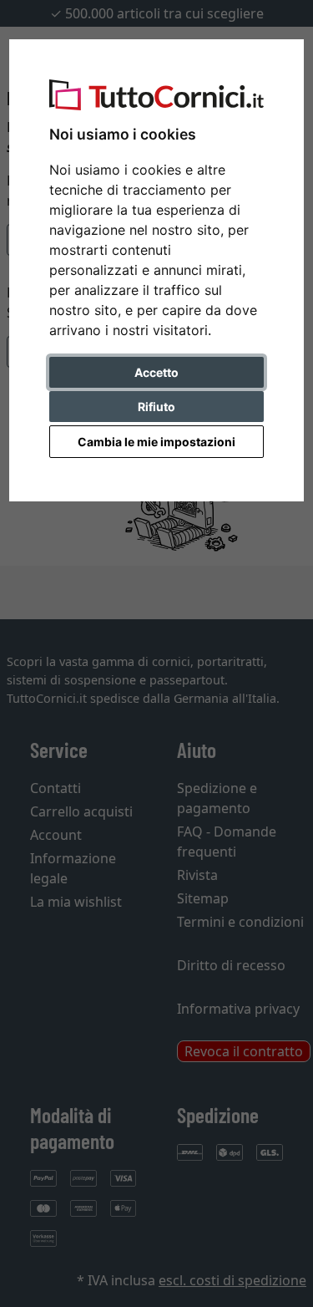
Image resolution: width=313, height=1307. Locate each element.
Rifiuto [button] (156, 406)
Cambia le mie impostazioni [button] (156, 442)
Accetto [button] (156, 372)
